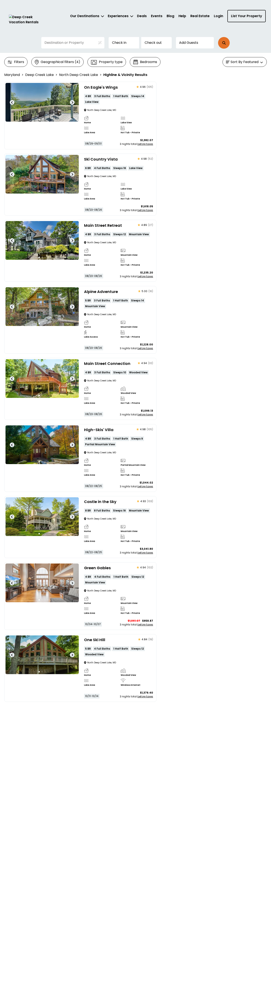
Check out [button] (153, 42)
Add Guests (188, 42)
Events (156, 16)
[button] (224, 43)
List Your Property (246, 16)
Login (218, 16)
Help (182, 16)
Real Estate (200, 16)
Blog (170, 16)
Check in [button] (119, 42)
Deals (142, 16)
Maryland (12, 74)
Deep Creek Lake (39, 74)
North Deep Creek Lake (78, 74)
